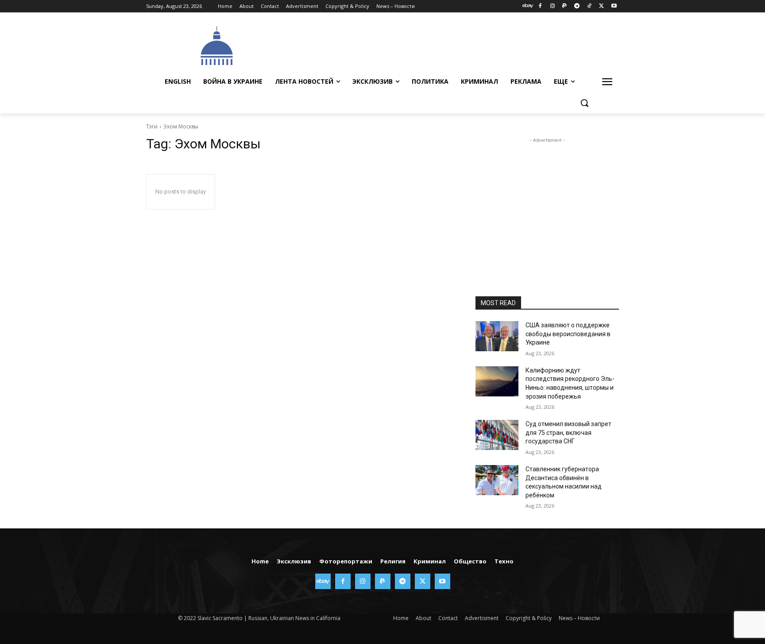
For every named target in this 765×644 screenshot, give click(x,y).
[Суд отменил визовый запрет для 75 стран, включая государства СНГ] (496, 435)
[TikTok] (589, 6)
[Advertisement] (449, 45)
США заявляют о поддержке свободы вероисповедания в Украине (567, 334)
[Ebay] (528, 6)
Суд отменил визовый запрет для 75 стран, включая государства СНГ (568, 432)
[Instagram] (552, 6)
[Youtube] (614, 6)
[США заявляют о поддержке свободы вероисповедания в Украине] (496, 336)
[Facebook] (540, 6)
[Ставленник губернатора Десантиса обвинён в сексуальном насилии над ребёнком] (496, 480)
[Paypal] (565, 6)
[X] (601, 6)
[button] (584, 102)
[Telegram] (577, 6)
